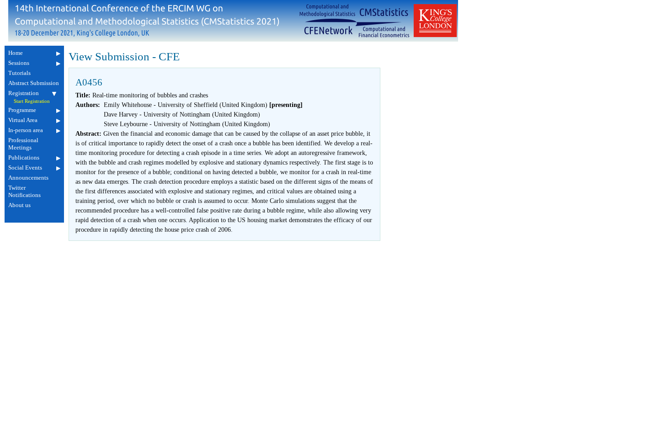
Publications (23, 157)
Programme (22, 110)
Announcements (28, 177)
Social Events (25, 167)
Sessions (18, 62)
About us (19, 205)
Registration (23, 93)
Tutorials (19, 72)
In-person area (25, 130)
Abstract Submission (33, 83)
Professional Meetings (23, 144)
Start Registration (32, 101)
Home (15, 52)
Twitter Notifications (24, 191)
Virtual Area (22, 120)
